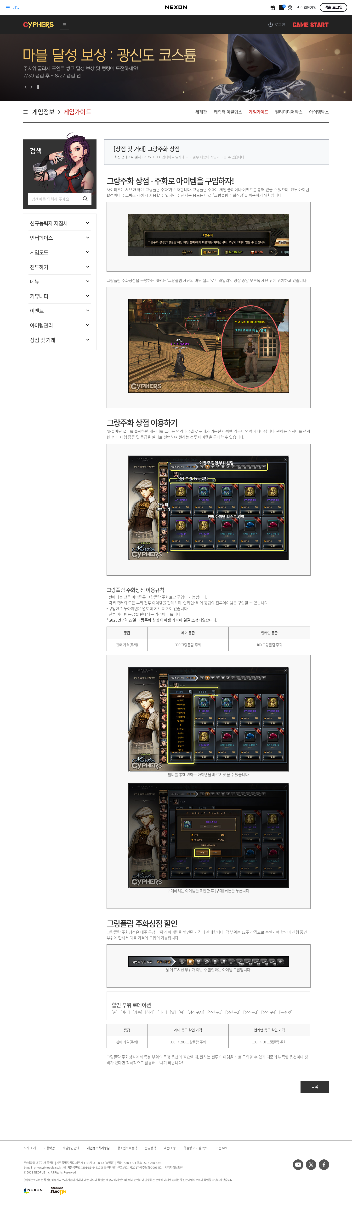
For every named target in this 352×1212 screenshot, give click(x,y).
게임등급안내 (73, 1148)
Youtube (298, 1164)
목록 (314, 1086)
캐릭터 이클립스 (228, 112)
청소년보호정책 (129, 1148)
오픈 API (221, 1148)
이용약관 (51, 1148)
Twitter (311, 1164)
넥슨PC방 (172, 1148)
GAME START (310, 24)
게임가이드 (258, 112)
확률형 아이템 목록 (197, 1148)
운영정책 (152, 1148)
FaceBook (324, 1164)
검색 (36, 151)
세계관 (201, 112)
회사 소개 (32, 1148)
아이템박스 (319, 112)
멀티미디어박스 (288, 112)
